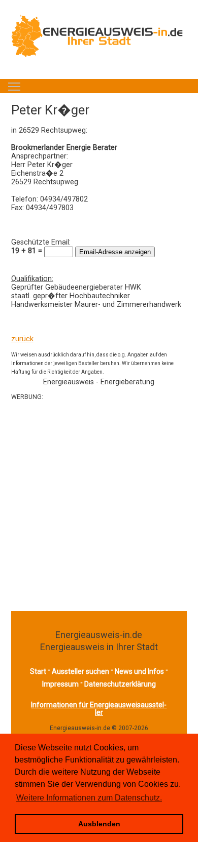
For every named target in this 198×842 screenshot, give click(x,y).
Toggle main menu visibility (14, 86)
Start (38, 671)
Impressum (60, 684)
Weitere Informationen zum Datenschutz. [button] (89, 797)
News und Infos (139, 671)
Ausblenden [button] (99, 824)
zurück (22, 339)
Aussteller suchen (80, 671)
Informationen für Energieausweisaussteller (99, 709)
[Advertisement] (99, 505)
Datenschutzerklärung (120, 684)
